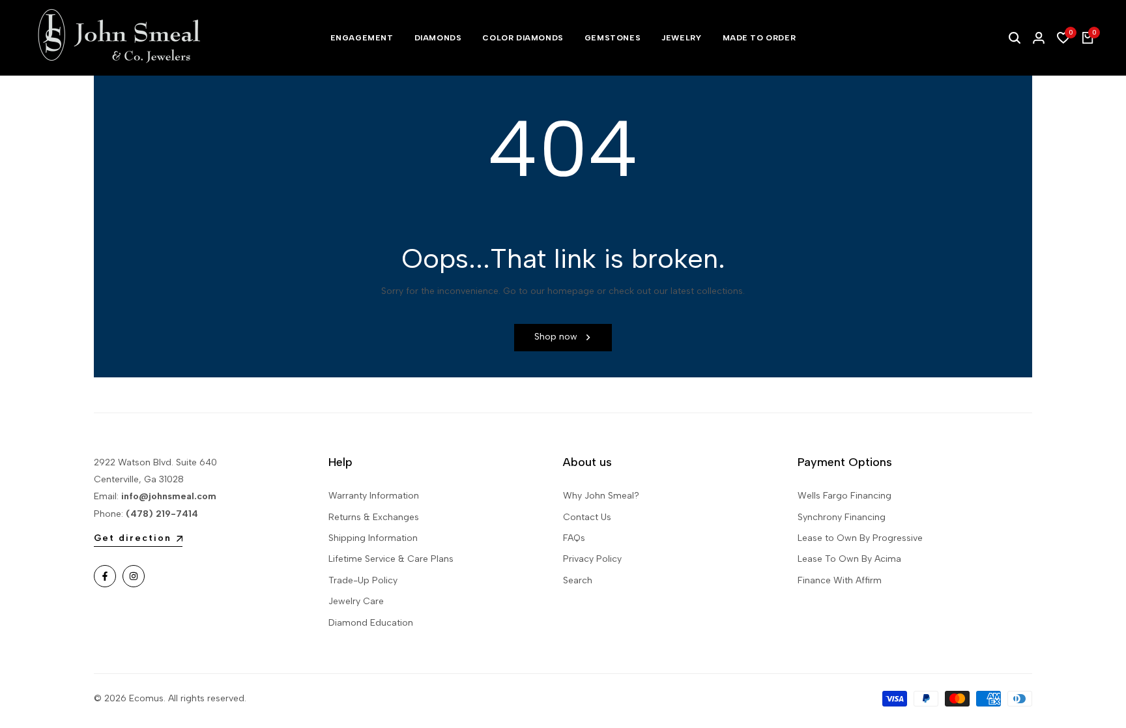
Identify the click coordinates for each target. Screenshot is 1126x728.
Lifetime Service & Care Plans (391, 558)
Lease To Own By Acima (849, 558)
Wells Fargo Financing (844, 495)
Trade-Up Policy (362, 580)
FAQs (574, 538)
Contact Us (587, 517)
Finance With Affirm (840, 580)
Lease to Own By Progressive (860, 538)
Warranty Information (373, 495)
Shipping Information (373, 538)
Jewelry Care (356, 601)
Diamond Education (370, 622)
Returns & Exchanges (373, 517)
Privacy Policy (592, 558)
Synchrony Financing (842, 517)
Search (577, 580)
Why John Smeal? (601, 495)
